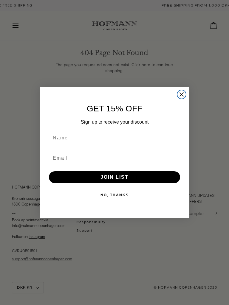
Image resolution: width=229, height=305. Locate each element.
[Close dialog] (181, 94)
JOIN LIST (114, 177)
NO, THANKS (114, 195)
